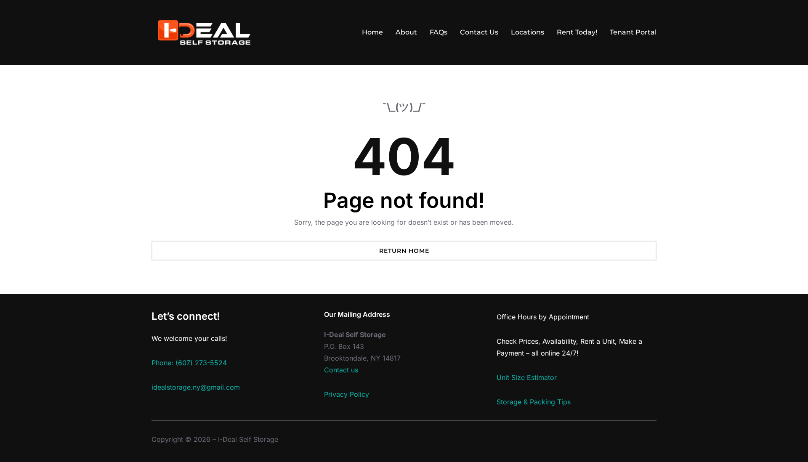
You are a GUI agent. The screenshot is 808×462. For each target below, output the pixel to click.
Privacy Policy (346, 394)
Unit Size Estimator (527, 377)
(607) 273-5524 (201, 362)
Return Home (404, 251)
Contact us (341, 370)
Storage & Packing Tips (534, 402)
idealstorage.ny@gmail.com (196, 387)
